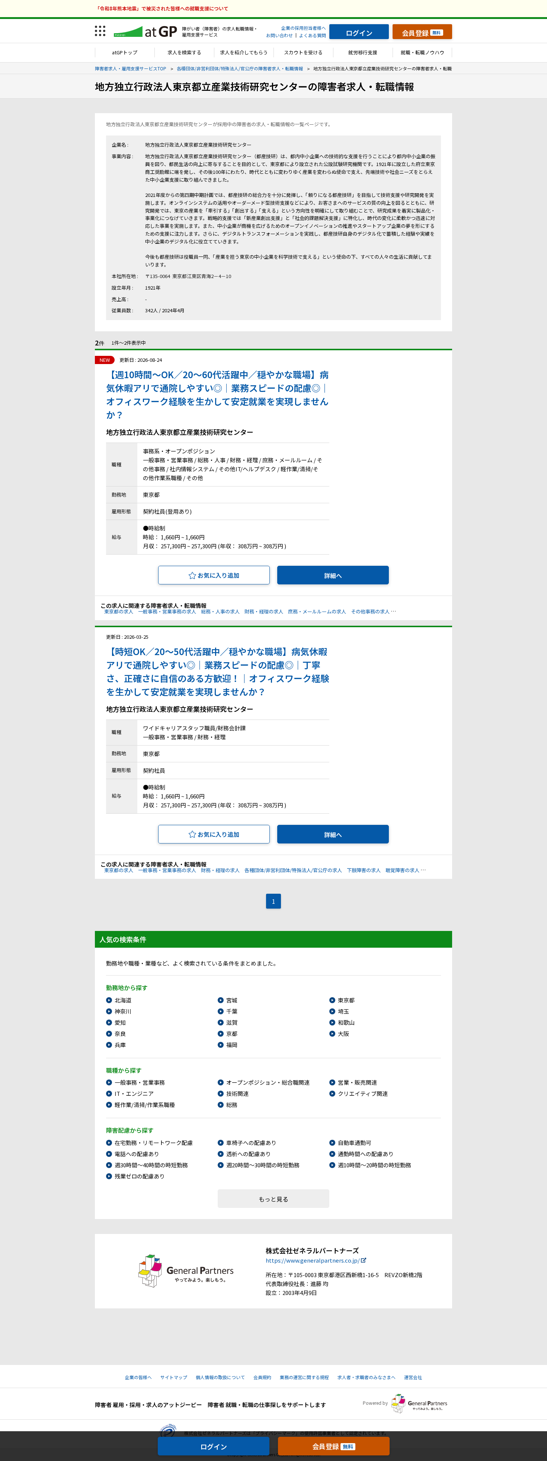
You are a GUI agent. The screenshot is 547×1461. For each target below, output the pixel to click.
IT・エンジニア (134, 1093)
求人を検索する (184, 52)
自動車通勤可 (354, 1142)
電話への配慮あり (137, 1154)
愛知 (120, 1022)
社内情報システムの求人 (421, 611)
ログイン (213, 1446)
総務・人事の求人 (220, 611)
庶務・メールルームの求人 (317, 611)
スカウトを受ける (303, 52)
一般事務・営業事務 (140, 1082)
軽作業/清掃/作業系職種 (145, 1104)
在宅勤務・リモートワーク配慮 (154, 1142)
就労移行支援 (362, 52)
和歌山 (346, 1022)
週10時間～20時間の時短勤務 (374, 1165)
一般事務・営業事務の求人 (167, 611)
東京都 (346, 1000)
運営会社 (413, 1377)
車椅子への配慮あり (251, 1142)
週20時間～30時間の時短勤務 (263, 1165)
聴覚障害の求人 (402, 870)
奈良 (120, 1033)
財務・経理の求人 (263, 611)
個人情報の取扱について (220, 1377)
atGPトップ (124, 52)
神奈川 (123, 1011)
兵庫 (120, 1045)
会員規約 (262, 1377)
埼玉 (343, 1011)
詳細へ (333, 575)
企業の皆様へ (138, 1377)
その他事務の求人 (370, 611)
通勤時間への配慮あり (366, 1154)
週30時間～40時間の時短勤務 (151, 1165)
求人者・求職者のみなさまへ (367, 1377)
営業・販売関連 (357, 1082)
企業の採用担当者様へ (303, 28)
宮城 (231, 1000)
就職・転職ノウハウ (422, 52)
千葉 (231, 1011)
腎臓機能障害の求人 (446, 870)
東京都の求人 (118, 611)
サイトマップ (173, 1377)
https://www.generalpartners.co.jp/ (313, 1260)
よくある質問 (312, 35)
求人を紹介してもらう (244, 52)
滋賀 (231, 1022)
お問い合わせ (279, 35)
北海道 (123, 1000)
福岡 (231, 1045)
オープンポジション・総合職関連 (268, 1082)
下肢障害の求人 (364, 870)
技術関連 (237, 1093)
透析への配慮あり (248, 1154)
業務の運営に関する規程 (304, 1377)
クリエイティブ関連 (363, 1093)
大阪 (343, 1033)
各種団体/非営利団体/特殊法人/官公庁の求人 (293, 870)
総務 (231, 1104)
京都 (231, 1033)
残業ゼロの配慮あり (140, 1176)
